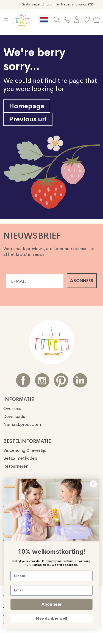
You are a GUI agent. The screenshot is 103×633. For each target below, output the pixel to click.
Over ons (12, 408)
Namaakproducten (22, 424)
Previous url (28, 119)
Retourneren (15, 466)
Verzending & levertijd (24, 450)
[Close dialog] (93, 484)
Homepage (26, 106)
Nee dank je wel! (51, 618)
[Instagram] (42, 380)
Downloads (14, 416)
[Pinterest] (61, 380)
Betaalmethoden (20, 458)
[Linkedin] (80, 380)
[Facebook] (23, 380)
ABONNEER (81, 280)
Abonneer (51, 604)
